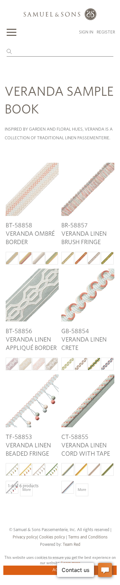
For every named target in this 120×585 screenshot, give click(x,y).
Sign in (86, 32)
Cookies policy (52, 537)
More (26, 490)
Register (106, 32)
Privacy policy (25, 537)
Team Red (71, 544)
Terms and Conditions (87, 537)
